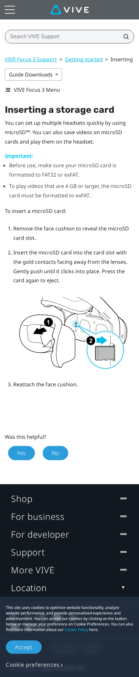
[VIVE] (69, 10)
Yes (21, 453)
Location (29, 588)
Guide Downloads (31, 74)
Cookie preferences (32, 664)
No (55, 453)
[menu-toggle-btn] (9, 9)
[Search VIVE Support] (124, 36)
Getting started (83, 59)
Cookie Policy (76, 629)
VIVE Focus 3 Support (31, 59)
